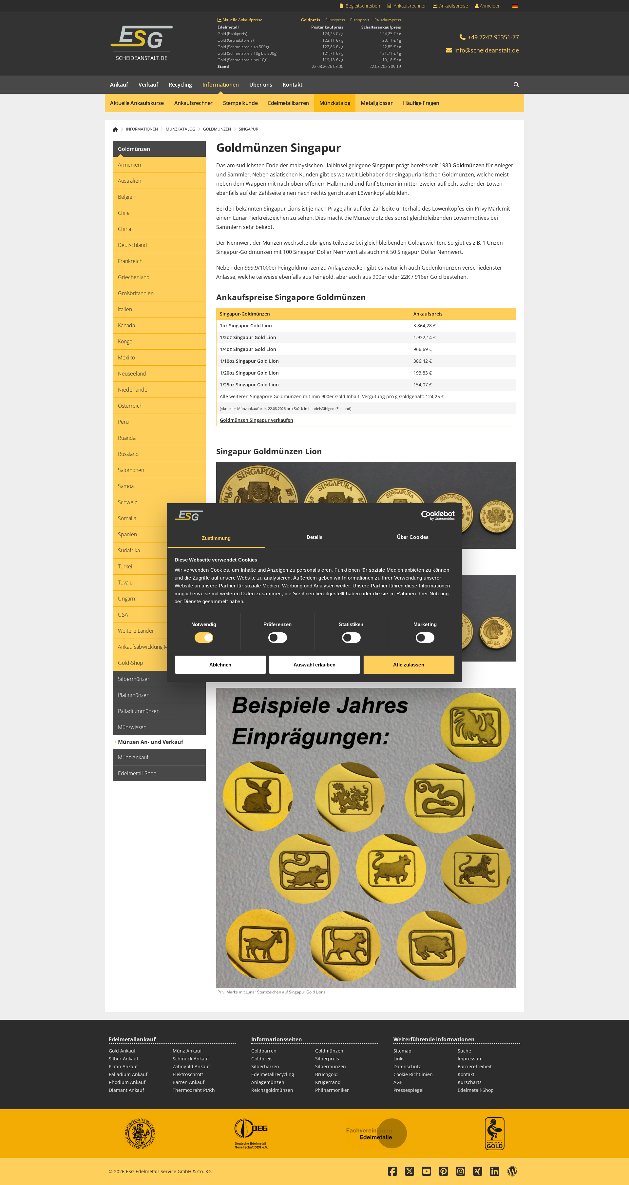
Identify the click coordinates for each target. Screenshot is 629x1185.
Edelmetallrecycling (272, 1074)
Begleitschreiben (362, 6)
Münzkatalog (335, 103)
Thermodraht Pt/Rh (194, 1090)
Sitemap (402, 1051)
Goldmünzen (329, 1051)
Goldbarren (263, 1051)
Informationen (220, 84)
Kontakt (292, 84)
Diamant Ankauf (126, 1090)
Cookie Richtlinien (413, 1074)
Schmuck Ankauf (191, 1058)
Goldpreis (310, 20)
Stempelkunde (240, 103)
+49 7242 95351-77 (492, 37)
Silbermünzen (330, 1066)
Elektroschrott (188, 1074)
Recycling (180, 84)
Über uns (260, 84)
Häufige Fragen (421, 103)
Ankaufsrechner (409, 6)
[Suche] (516, 84)
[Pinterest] (443, 1171)
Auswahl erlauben (314, 664)
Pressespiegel (408, 1090)
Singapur (248, 129)
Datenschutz (407, 1066)
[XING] (477, 1171)
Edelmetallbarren (288, 103)
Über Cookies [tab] (413, 537)
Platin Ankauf (123, 1066)
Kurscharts (470, 1082)
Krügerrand (328, 1082)
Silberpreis (335, 20)
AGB (398, 1082)
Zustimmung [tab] (216, 538)
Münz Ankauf (187, 1051)
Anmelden (490, 6)
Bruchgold (326, 1074)
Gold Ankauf (122, 1051)
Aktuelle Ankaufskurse (137, 103)
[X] (409, 1171)
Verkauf (148, 84)
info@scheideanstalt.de (486, 50)
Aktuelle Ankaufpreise (241, 20)
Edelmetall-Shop (476, 1090)
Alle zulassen (408, 664)
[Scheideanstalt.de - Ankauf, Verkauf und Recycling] (118, 129)
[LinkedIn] (494, 1171)
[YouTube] (426, 1171)
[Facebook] (392, 1171)
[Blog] (512, 1171)
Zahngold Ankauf (191, 1066)
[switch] (277, 637)
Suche (464, 1051)
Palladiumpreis (387, 20)
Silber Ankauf (123, 1058)
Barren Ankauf (188, 1082)
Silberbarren (265, 1066)
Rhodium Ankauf (127, 1082)
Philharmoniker (332, 1090)
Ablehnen (220, 664)
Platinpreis (359, 20)
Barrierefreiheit (475, 1066)
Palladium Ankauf (128, 1074)
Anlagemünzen (267, 1082)
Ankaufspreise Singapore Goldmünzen (291, 297)
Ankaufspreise (453, 6)
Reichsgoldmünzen (272, 1090)
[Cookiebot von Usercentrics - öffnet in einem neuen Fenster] (426, 516)
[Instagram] (460, 1171)
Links (399, 1058)
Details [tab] (315, 537)
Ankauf (119, 84)
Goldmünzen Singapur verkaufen (256, 420)
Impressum (470, 1058)
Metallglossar (376, 103)
